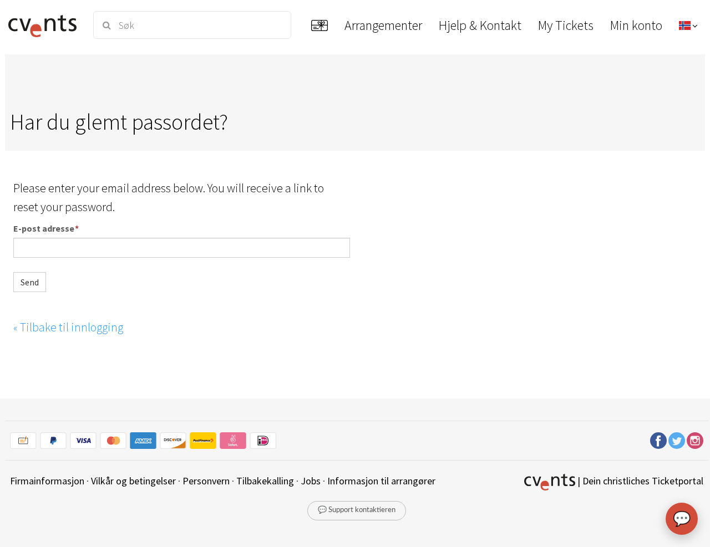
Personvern (206, 480)
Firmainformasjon (47, 480)
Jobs (311, 480)
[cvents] (43, 25)
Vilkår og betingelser (133, 480)
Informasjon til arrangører (381, 480)
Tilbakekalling (265, 480)
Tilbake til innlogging (68, 327)
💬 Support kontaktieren (356, 510)
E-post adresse (43, 228)
